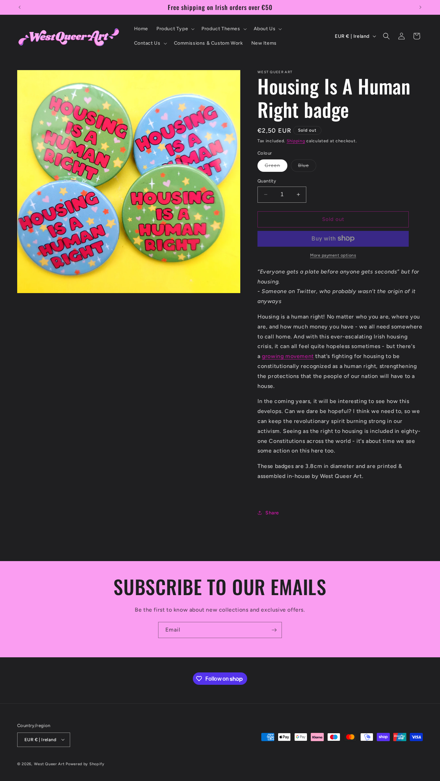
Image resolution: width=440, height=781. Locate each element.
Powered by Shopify (85, 763)
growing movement (288, 356)
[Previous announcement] (19, 7)
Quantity (266, 180)
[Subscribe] (274, 630)
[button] (174, 29)
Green (276, 167)
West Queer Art (49, 763)
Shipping (296, 140)
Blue (307, 167)
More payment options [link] (333, 255)
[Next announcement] (420, 7)
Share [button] (272, 512)
